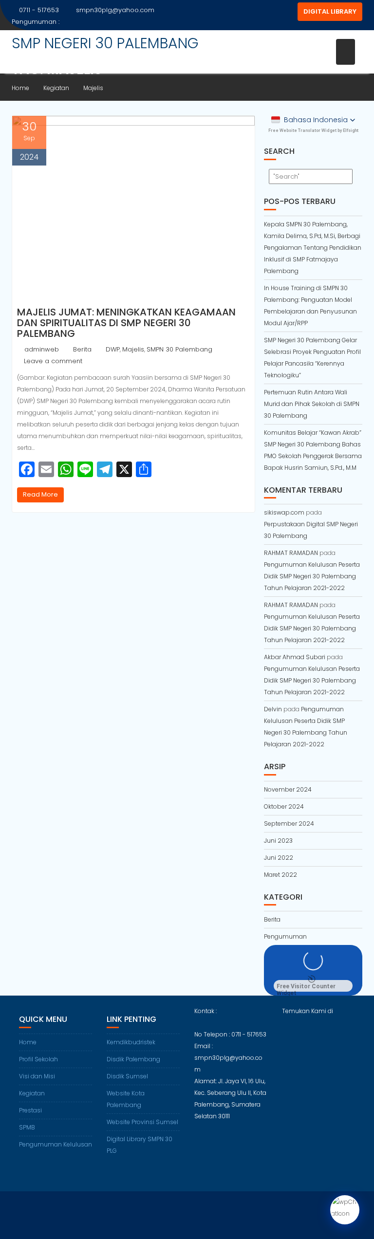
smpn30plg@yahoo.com (115, 10)
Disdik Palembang (133, 1059)
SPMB (27, 1127)
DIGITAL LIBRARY (329, 11)
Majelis (133, 349)
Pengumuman (285, 936)
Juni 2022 (278, 857)
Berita (82, 349)
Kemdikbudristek (131, 1042)
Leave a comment (53, 361)
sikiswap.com (284, 512)
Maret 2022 (280, 874)
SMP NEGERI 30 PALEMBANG (105, 43)
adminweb (41, 349)
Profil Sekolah (38, 1059)
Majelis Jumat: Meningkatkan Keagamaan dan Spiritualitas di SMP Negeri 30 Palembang (126, 322)
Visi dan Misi (37, 1076)
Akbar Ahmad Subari (294, 657)
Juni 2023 (278, 840)
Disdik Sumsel (127, 1076)
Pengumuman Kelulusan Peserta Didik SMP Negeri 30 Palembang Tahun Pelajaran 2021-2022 (312, 576)
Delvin (273, 709)
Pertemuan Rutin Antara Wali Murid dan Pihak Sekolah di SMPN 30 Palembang (311, 404)
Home (28, 1042)
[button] (313, 119)
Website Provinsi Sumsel (142, 1122)
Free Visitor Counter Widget (306, 987)
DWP (113, 349)
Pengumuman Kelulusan (55, 1144)
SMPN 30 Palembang (179, 349)
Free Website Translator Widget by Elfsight (313, 130)
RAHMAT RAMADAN (291, 553)
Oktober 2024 (284, 806)
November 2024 (288, 789)
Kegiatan (32, 1093)
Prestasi (30, 1110)
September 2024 (289, 823)
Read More (40, 494)
